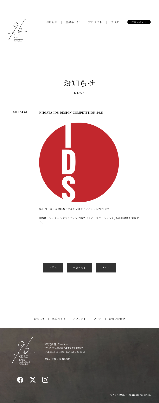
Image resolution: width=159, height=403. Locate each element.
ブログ (115, 22)
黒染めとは (73, 22)
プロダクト (95, 22)
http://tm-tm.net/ (61, 358)
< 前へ (53, 267)
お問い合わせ (139, 22)
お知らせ (51, 22)
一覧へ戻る (79, 267)
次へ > (105, 267)
